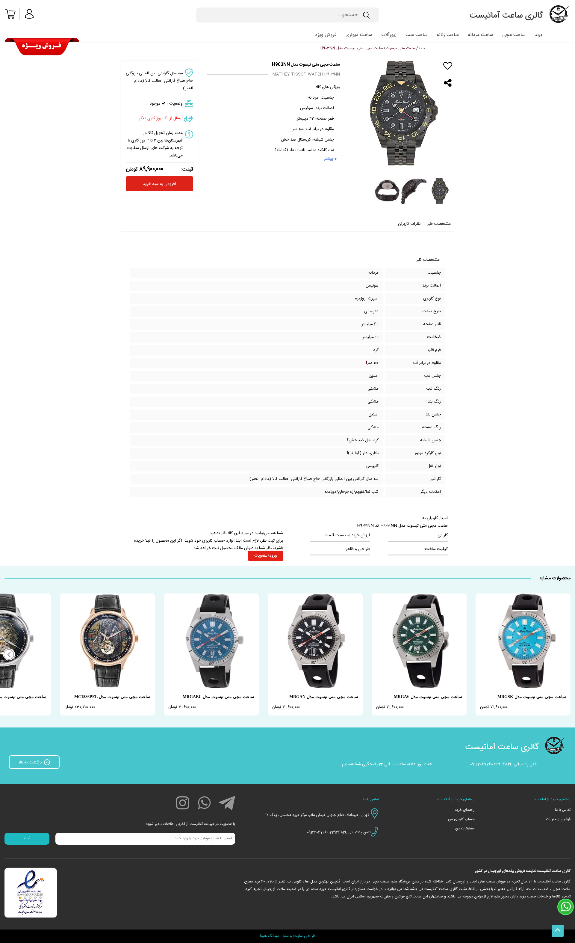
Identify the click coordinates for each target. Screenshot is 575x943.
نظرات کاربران (409, 224)
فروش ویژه (326, 35)
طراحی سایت (304, 936)
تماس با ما (563, 810)
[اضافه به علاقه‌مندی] (448, 66)
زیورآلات (389, 35)
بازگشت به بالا (31, 762)
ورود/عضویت (265, 555)
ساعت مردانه (480, 35)
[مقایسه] (448, 74)
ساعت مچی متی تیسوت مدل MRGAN (323, 697)
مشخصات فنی (438, 224)
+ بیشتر (330, 158)
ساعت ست (416, 35)
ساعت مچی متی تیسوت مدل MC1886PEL (112, 697)
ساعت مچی (514, 35)
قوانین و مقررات (558, 819)
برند (538, 35)
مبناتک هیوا (269, 936)
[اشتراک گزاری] (448, 83)
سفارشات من (465, 828)
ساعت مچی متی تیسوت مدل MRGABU (218, 697)
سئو (286, 936)
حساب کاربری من (461, 819)
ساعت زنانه (448, 35)
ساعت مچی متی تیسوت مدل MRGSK (531, 697)
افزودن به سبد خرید (159, 184)
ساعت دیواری (359, 35)
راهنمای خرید (465, 810)
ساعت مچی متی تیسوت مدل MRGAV (428, 697)
